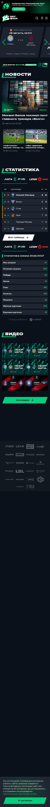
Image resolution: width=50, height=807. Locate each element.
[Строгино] (42, 435)
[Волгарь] (11, 419)
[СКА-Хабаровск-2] (9, 435)
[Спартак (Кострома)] (24, 411)
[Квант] (24, 427)
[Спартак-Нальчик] (26, 435)
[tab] (14, 180)
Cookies (33, 794)
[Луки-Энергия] (40, 427)
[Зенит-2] (19, 419)
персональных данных (14, 794)
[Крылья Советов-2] (15, 427)
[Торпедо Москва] (40, 411)
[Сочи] (15, 411)
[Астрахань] (44, 419)
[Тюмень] (3, 419)
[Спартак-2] (17, 435)
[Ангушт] (36, 419)
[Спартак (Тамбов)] (34, 435)
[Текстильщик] (32, 411)
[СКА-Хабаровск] (7, 411)
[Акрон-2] (28, 419)
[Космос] (7, 427)
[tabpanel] (25, 284)
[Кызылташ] (32, 427)
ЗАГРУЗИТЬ (18, 9)
